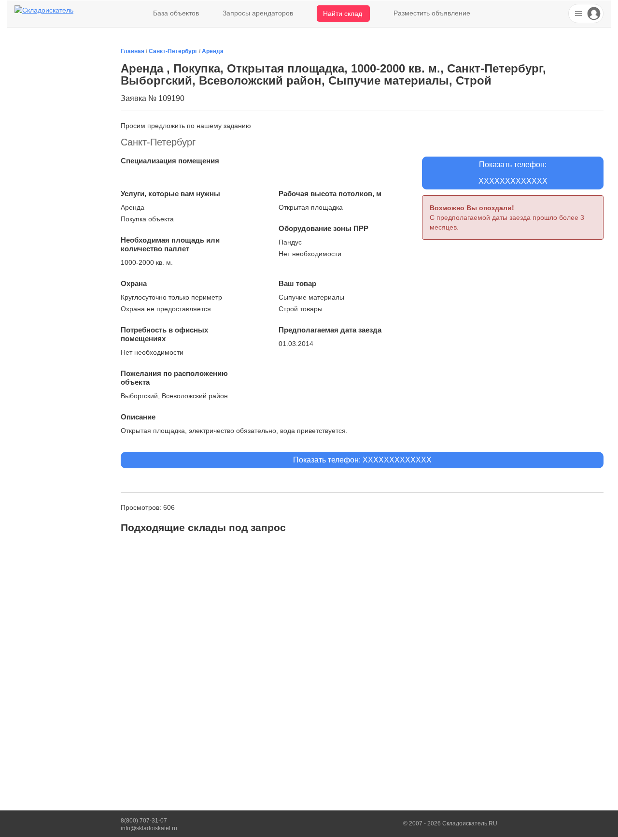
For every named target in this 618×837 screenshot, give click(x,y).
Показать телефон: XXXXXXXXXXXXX (362, 460)
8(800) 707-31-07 (144, 820)
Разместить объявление (431, 13)
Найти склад (342, 13)
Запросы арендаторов (258, 13)
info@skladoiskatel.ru (149, 828)
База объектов (176, 13)
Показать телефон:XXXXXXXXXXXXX (513, 172)
